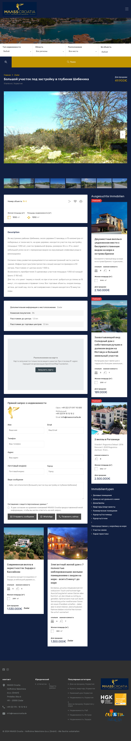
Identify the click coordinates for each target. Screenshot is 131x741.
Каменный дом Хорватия (81, 693)
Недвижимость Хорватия (81, 698)
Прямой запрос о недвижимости (27, 403)
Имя (9, 425)
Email (49, 425)
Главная (7, 75)
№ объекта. (106, 47)
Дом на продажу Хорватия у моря (81, 705)
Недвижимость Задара (80, 719)
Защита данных (52, 687)
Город (50, 466)
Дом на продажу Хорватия (82, 684)
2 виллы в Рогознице (107, 439)
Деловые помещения (102, 495)
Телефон (12, 438)
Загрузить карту (45, 370)
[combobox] (16, 52)
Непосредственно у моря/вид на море (109, 526)
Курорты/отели (100, 518)
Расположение (75, 47)
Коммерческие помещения (105, 511)
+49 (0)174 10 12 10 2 (65, 413)
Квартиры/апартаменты (104, 507)
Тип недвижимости (12, 47)
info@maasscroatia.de (71, 417)
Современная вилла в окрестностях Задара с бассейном (21, 568)
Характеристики (100, 534)
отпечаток (42, 684)
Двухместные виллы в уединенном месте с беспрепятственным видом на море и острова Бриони (108, 246)
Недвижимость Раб (79, 710)
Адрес (10, 452)
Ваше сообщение (15, 479)
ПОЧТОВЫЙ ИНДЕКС (17, 466)
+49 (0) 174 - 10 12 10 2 (17, 707)
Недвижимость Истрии (80, 715)
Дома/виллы (98, 503)
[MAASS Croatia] (51, 9)
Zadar (16, 75)
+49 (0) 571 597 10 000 (72, 408)
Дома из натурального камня (106, 499)
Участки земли (100, 530)
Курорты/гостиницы (102, 514)
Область (39, 47)
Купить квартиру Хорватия (82, 689)
